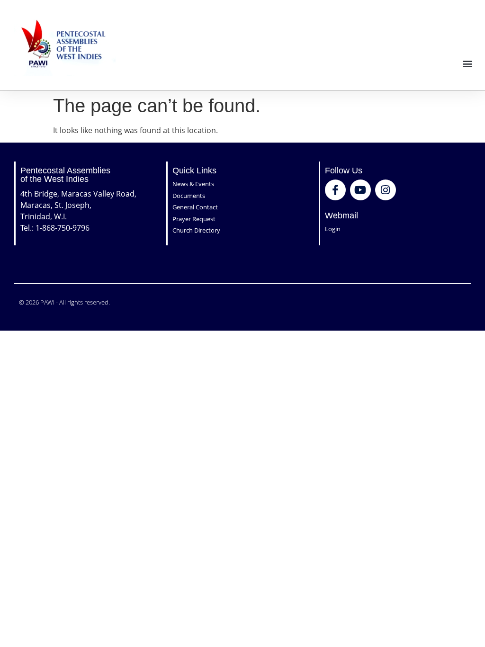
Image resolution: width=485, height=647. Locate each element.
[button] (468, 63)
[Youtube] (360, 190)
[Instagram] (385, 190)
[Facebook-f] (335, 190)
